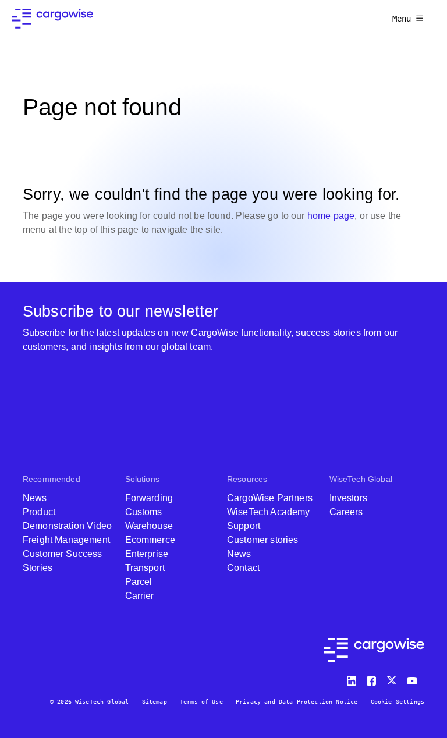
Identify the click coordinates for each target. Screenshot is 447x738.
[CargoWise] (52, 19)
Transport (145, 568)
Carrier (139, 596)
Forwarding (149, 498)
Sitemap (154, 701)
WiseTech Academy (268, 512)
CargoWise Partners (270, 498)
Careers (346, 512)
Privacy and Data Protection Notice (296, 701)
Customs (143, 512)
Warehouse (149, 526)
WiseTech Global (360, 479)
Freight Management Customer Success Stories (66, 554)
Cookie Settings (397, 701)
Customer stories (263, 540)
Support (243, 526)
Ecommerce (150, 540)
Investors (348, 498)
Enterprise (147, 554)
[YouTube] (414, 678)
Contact (243, 568)
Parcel (138, 582)
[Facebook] (373, 678)
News (35, 498)
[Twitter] (393, 678)
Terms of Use (201, 701)
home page (330, 216)
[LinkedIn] (353, 678)
